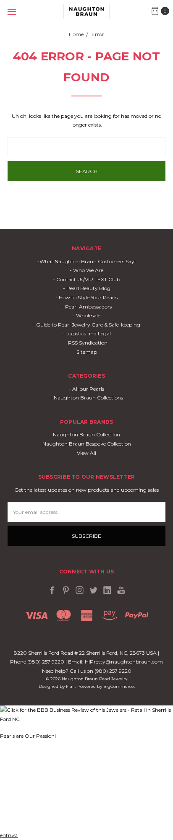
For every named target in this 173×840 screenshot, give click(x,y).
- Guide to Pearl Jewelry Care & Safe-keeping (86, 324)
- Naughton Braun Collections (86, 397)
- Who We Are (86, 270)
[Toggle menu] (11, 11)
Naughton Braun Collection (86, 434)
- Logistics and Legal (86, 333)
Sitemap (86, 352)
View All (86, 453)
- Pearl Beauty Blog (86, 288)
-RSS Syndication (86, 343)
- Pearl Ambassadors (87, 306)
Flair (70, 686)
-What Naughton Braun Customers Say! (86, 261)
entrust (9, 835)
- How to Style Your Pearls (86, 297)
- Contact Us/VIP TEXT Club (86, 279)
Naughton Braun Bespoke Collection (86, 444)
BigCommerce (118, 686)
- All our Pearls (86, 389)
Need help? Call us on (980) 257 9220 (86, 671)
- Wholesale (86, 315)
